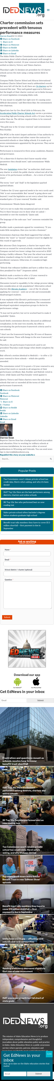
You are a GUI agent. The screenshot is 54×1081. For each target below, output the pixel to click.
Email (7, 560)
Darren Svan (5, 36)
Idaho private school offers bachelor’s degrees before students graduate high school (24, 514)
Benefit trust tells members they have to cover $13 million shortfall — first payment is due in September (27, 526)
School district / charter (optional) (18, 570)
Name (8, 550)
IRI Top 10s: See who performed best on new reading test (24, 503)
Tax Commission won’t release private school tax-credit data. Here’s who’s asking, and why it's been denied (26, 482)
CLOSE (49, 1054)
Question (9, 580)
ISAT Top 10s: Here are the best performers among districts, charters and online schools (27, 493)
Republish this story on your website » (17, 455)
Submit (7, 617)
